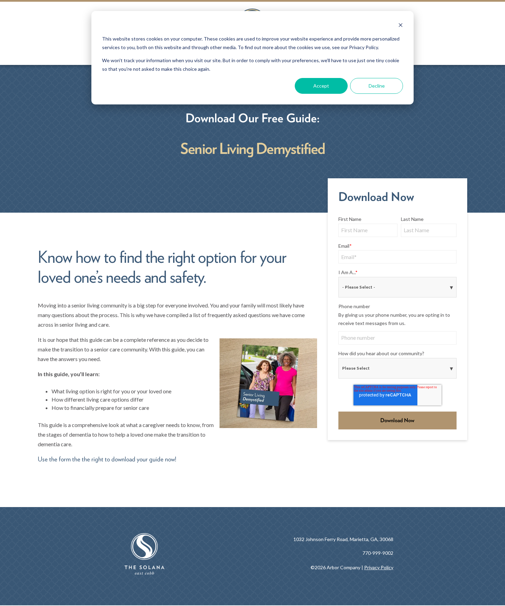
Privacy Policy (378, 567)
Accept (321, 86)
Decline (377, 86)
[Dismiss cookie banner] (400, 26)
